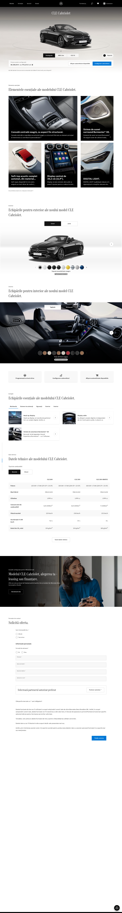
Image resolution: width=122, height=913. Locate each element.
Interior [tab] (56, 406)
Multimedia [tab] (13, 406)
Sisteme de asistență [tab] (26, 406)
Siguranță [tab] (39, 406)
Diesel (26, 472)
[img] (61, 34)
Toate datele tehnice (61, 540)
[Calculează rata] (32, 64)
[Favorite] (98, 3)
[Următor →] (111, 244)
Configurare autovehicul (102, 63)
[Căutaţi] (92, 3)
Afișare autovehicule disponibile (80, 63)
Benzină (14, 472)
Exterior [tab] (47, 406)
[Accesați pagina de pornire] (61, 3)
